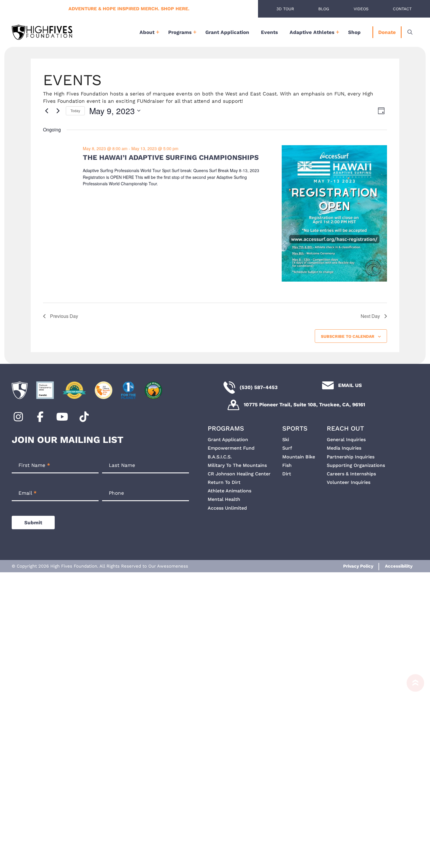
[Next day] (57, 110)
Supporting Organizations (356, 465)
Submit (33, 522)
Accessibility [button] (398, 566)
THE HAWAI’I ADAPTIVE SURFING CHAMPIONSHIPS (171, 157)
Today (75, 110)
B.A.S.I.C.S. (220, 457)
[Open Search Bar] (410, 32)
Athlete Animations (229, 491)
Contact (402, 8)
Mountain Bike (298, 457)
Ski (285, 439)
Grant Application (227, 32)
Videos (361, 8)
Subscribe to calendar (347, 336)
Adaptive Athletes (312, 32)
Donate (387, 32)
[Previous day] (46, 110)
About (147, 32)
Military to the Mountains (237, 465)
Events (269, 32)
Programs (180, 32)
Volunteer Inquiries (348, 482)
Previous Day (64, 316)
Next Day (370, 316)
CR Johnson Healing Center (239, 474)
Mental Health (224, 499)
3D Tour (285, 8)
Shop (354, 32)
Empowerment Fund (231, 448)
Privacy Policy (358, 566)
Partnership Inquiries (350, 457)
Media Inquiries (344, 448)
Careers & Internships (351, 474)
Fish (287, 465)
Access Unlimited (227, 508)
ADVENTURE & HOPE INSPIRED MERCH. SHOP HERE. (129, 8)
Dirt (286, 474)
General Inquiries (346, 439)
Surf (287, 448)
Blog (323, 8)
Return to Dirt (224, 482)
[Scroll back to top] (412, 754)
